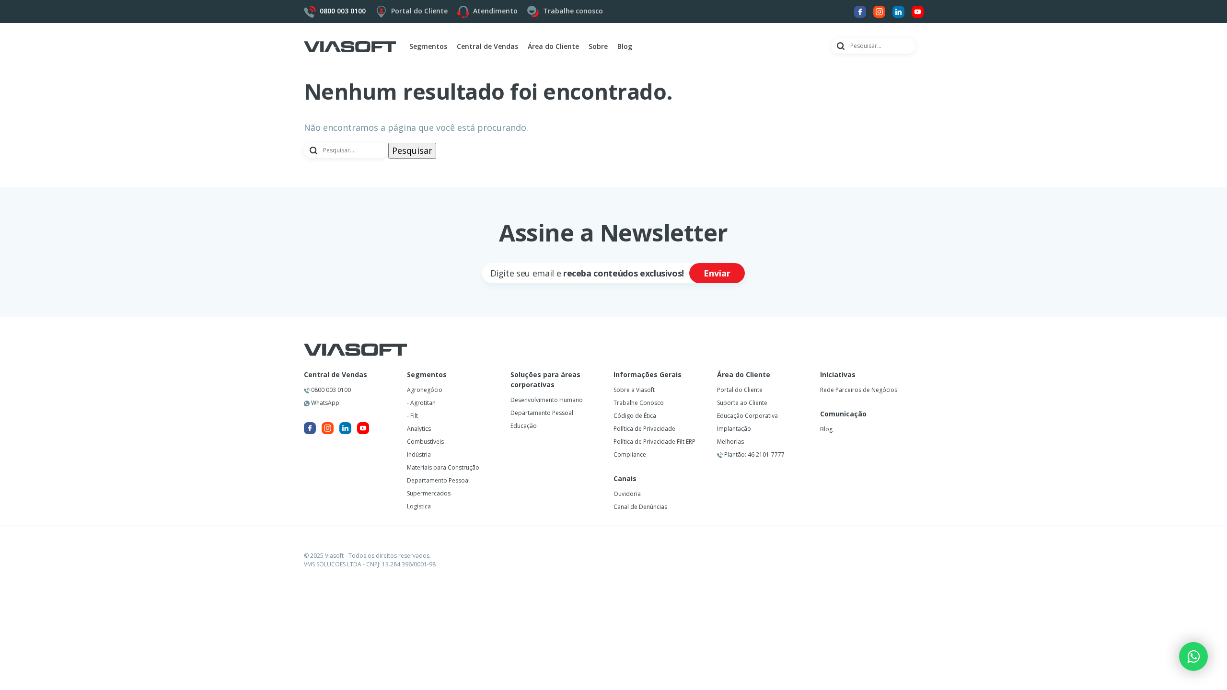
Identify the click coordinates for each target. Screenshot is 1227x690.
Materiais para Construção (443, 467)
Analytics (419, 429)
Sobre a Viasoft (634, 390)
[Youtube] (918, 10)
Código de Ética (635, 416)
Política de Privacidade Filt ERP (654, 441)
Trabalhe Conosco (639, 403)
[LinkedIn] (898, 10)
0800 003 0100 (330, 390)
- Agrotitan (421, 403)
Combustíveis (425, 441)
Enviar (717, 273)
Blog (624, 46)
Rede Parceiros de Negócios (858, 390)
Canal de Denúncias (640, 507)
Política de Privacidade (644, 429)
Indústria (419, 454)
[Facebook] (860, 10)
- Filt (412, 416)
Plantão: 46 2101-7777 (754, 454)
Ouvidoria (627, 494)
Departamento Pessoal (438, 480)
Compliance (630, 454)
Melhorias (730, 441)
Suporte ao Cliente (742, 403)
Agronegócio (424, 390)
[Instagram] (879, 10)
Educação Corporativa (747, 416)
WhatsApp (324, 403)
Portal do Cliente (419, 10)
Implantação (734, 429)
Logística (419, 506)
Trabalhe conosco (573, 10)
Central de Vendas (335, 374)
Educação (523, 426)
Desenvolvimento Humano (546, 400)
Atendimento (495, 10)
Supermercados (429, 493)
